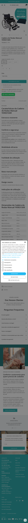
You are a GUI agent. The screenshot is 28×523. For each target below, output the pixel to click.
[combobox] (25, 242)
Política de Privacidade (16, 255)
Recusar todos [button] (14, 277)
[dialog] (14, 262)
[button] (14, 257)
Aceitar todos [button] (14, 273)
